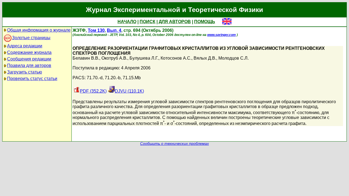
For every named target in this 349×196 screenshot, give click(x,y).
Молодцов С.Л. (233, 58)
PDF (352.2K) (93, 91)
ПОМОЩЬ (204, 21)
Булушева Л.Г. (144, 58)
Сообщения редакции (29, 59)
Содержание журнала (29, 52)
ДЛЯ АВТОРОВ (175, 21)
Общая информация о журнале (39, 30)
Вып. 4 (114, 30)
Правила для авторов (29, 65)
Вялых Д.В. (205, 58)
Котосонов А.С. (176, 58)
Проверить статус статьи (32, 78)
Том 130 (96, 30)
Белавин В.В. (86, 58)
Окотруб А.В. (114, 58)
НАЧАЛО (127, 21)
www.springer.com (221, 35)
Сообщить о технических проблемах (174, 144)
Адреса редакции (24, 46)
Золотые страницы (31, 37)
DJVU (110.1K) (129, 91)
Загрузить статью (24, 72)
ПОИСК (147, 21)
